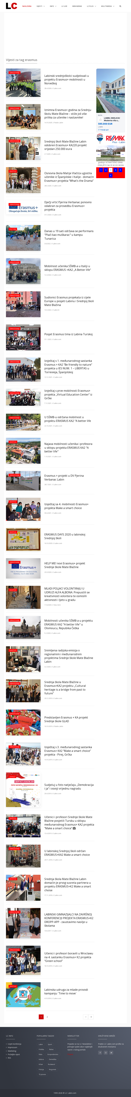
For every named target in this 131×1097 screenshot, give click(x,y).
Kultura (13, 229)
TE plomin (42, 1074)
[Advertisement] (65, 34)
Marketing (12, 1051)
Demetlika (52, 1059)
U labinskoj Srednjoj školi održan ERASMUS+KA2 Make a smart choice (67, 852)
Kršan (41, 1064)
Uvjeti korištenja (14, 1044)
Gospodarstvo (52, 1054)
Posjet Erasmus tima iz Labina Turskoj (68, 334)
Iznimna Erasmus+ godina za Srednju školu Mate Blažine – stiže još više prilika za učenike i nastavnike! (67, 113)
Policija (41, 1069)
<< (98, 154)
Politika (41, 1049)
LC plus (90, 6)
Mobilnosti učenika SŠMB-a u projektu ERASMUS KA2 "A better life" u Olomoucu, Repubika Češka (68, 624)
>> (123, 154)
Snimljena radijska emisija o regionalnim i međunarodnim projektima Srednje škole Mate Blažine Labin (68, 656)
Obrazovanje (14, 73)
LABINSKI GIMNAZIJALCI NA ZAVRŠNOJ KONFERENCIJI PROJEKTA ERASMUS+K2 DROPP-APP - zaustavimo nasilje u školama (68, 920)
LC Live (64, 6)
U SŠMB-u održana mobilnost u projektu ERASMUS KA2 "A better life (67, 419)
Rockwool (51, 1064)
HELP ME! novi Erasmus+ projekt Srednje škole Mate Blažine (64, 565)
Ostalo (12, 777)
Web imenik (77, 6)
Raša (40, 1054)
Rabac (51, 1049)
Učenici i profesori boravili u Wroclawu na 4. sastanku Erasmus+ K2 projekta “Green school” (68, 957)
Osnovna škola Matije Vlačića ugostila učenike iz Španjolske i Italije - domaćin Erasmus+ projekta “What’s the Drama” (69, 176)
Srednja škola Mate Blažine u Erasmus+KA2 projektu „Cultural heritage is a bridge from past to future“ (65, 687)
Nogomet (52, 1069)
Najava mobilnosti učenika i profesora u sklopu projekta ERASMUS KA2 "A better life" (68, 447)
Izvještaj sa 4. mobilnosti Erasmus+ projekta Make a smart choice (66, 506)
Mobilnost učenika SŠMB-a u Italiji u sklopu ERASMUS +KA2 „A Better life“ (67, 268)
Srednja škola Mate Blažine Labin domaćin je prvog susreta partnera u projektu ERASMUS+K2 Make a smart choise (67, 884)
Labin (41, 1044)
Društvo (13, 171)
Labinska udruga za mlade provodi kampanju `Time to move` (66, 991)
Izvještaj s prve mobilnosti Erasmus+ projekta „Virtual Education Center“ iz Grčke (68, 394)
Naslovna (26, 6)
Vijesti (40, 6)
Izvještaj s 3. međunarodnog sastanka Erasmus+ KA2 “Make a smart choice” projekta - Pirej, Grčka (68, 750)
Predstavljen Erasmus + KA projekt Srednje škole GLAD (66, 719)
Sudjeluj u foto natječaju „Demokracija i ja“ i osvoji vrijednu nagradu (69, 786)
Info (52, 6)
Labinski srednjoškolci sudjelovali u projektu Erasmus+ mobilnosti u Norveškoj (66, 79)
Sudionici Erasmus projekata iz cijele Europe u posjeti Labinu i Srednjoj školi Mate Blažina (69, 301)
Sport (50, 1044)
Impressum (12, 1047)
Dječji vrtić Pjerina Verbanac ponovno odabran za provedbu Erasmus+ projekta (68, 206)
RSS (9, 1058)
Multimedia (106, 6)
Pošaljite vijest (14, 1054)
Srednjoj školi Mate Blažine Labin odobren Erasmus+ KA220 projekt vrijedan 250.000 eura (65, 145)
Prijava (70, 1054)
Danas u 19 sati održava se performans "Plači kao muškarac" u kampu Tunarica (69, 234)
